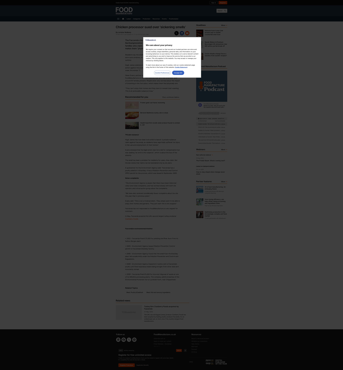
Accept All (178, 73)
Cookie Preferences (162, 73)
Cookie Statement (181, 67)
